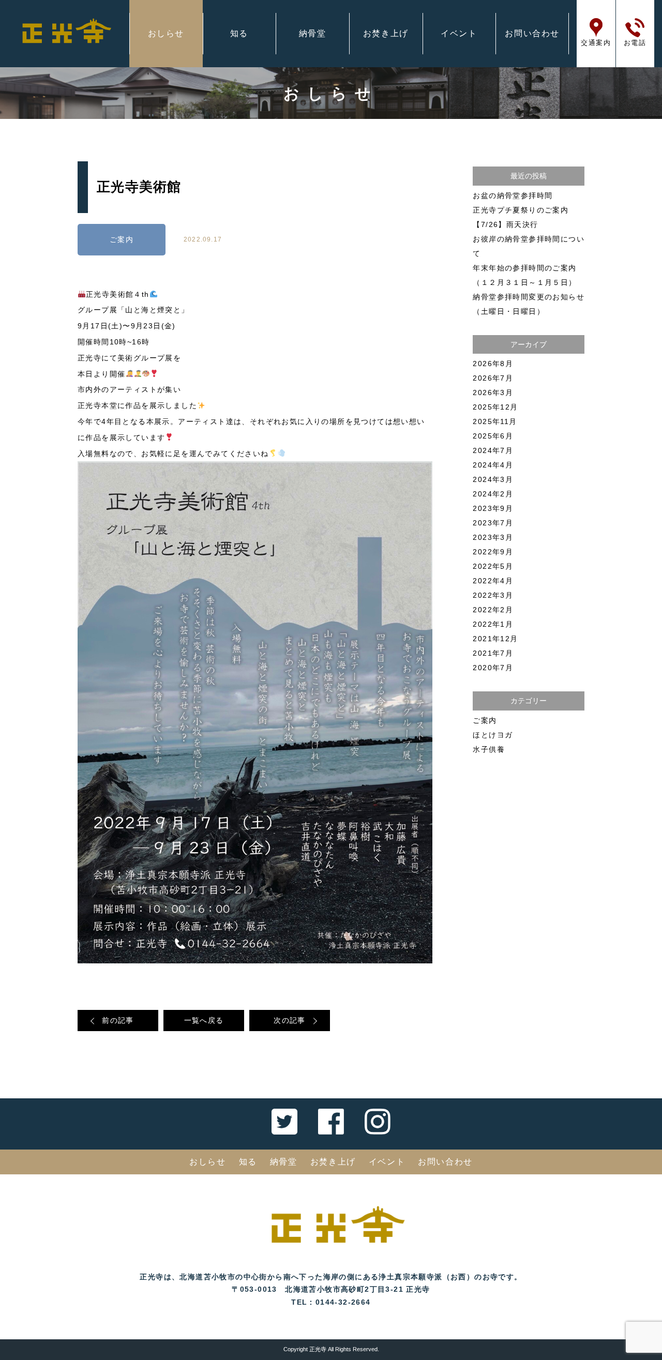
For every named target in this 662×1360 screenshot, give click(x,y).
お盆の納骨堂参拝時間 (512, 195)
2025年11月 (495, 421)
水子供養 (489, 749)
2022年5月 (493, 566)
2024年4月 (493, 465)
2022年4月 (493, 581)
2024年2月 (493, 494)
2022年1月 (493, 624)
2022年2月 (493, 610)
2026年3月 (493, 392)
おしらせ (166, 33)
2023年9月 (493, 508)
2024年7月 (493, 450)
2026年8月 (493, 363)
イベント (459, 33)
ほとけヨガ (493, 735)
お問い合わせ (532, 33)
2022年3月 (493, 595)
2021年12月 (495, 638)
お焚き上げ (386, 33)
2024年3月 (493, 479)
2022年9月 (493, 552)
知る (239, 33)
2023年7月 (493, 523)
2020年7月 (493, 667)
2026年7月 (493, 378)
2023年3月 (493, 537)
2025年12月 (495, 407)
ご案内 (121, 239)
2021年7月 (493, 653)
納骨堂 (312, 33)
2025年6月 (493, 436)
